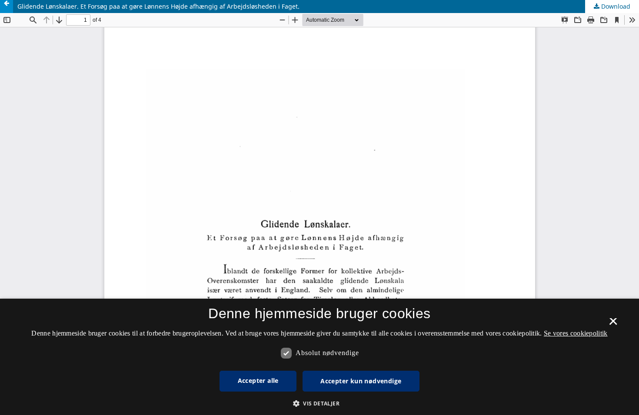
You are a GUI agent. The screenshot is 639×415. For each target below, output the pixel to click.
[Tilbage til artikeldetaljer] (6, 6)
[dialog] (319, 357)
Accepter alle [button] (258, 380)
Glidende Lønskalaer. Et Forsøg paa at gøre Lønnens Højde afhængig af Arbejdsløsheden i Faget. (158, 6)
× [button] (613, 324)
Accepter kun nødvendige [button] (360, 381)
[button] (319, 403)
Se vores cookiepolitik (576, 333)
